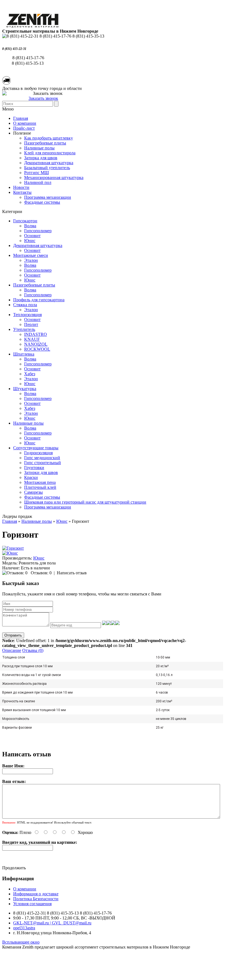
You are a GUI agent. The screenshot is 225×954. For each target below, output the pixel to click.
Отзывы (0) (32, 650)
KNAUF (32, 339)
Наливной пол (37, 182)
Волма (30, 225)
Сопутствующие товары (35, 447)
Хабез (29, 373)
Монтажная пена (40, 482)
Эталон (31, 260)
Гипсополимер (38, 230)
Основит (32, 235)
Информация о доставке (35, 893)
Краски (31, 477)
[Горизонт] (13, 548)
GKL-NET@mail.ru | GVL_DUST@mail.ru (52, 923)
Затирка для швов (40, 157)
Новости (21, 187)
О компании (24, 123)
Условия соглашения (32, 903)
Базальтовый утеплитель (47, 167)
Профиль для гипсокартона (38, 299)
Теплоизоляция (27, 314)
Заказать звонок (43, 98)
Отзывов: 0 (41, 572)
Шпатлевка (23, 354)
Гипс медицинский (42, 457)
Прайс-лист (24, 128)
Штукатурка (24, 388)
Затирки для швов (41, 472)
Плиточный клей (40, 487)
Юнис (29, 240)
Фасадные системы (42, 202)
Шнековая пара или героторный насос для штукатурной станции (85, 502)
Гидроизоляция (38, 452)
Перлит (31, 324)
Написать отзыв (72, 572)
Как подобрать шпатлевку (48, 138)
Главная (9, 521)
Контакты (22, 192)
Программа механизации (47, 197)
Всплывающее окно (21, 942)
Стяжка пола (25, 304)
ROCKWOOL (37, 349)
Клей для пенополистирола (49, 153)
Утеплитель (24, 329)
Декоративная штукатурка (48, 162)
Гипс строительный (42, 462)
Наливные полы (39, 148)
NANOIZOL (35, 344)
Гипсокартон (25, 220)
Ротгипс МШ (36, 172)
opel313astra (24, 927)
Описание (11, 650)
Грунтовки (34, 467)
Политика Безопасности (35, 898)
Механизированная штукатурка (53, 177)
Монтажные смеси (30, 255)
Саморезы (33, 492)
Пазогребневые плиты (45, 143)
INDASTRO (35, 334)
